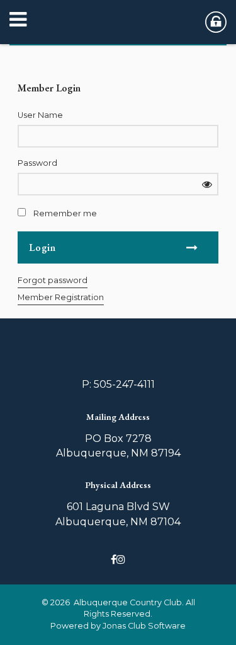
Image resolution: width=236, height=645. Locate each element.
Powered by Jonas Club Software (118, 625)
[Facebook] (113, 560)
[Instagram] (120, 560)
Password (37, 163)
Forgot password (52, 280)
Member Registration (61, 297)
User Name (40, 115)
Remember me (65, 213)
